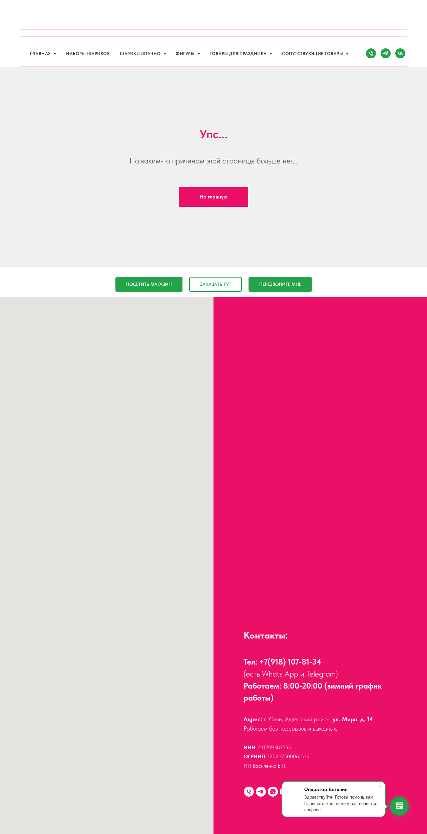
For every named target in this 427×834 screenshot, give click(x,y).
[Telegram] (261, 792)
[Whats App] (273, 792)
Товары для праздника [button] (239, 53)
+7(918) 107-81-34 (290, 662)
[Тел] (371, 53)
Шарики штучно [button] (141, 53)
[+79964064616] (249, 792)
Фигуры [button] (186, 53)
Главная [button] (41, 53)
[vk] (400, 53)
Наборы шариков (88, 53)
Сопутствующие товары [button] (313, 53)
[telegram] (386, 53)
